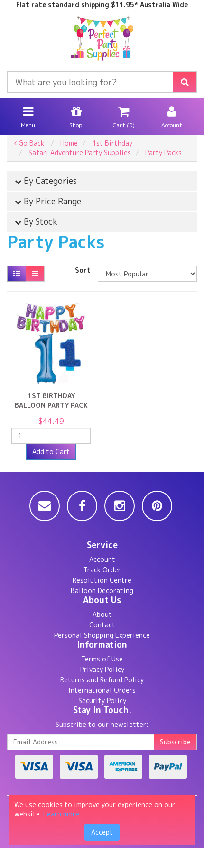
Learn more (61, 813)
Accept (102, 831)
